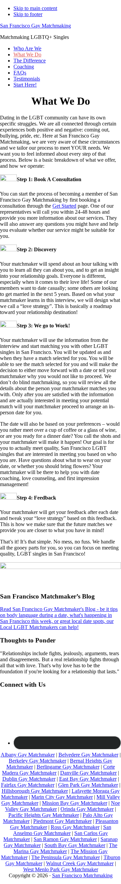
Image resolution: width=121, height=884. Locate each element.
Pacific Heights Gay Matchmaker (43, 815)
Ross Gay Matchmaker (75, 827)
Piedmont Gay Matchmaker (62, 821)
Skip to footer (27, 14)
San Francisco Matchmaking (82, 875)
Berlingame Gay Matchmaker (68, 767)
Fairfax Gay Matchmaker (27, 785)
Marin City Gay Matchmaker (62, 797)
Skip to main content (35, 8)
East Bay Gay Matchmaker (88, 779)
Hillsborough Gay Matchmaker (35, 791)
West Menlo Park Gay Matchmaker (60, 869)
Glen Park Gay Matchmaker (88, 785)
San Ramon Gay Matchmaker (65, 839)
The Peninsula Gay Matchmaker (65, 857)
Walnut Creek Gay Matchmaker (80, 863)
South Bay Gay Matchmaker (74, 845)
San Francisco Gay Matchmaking (35, 26)
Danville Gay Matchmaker (88, 773)
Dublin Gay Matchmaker (28, 779)
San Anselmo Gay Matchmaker (62, 830)
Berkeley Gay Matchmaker (37, 761)
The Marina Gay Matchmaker (65, 848)
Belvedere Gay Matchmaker (88, 755)
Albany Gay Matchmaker (28, 755)
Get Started (64, 206)
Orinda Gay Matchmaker (87, 809)
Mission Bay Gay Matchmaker (74, 803)
